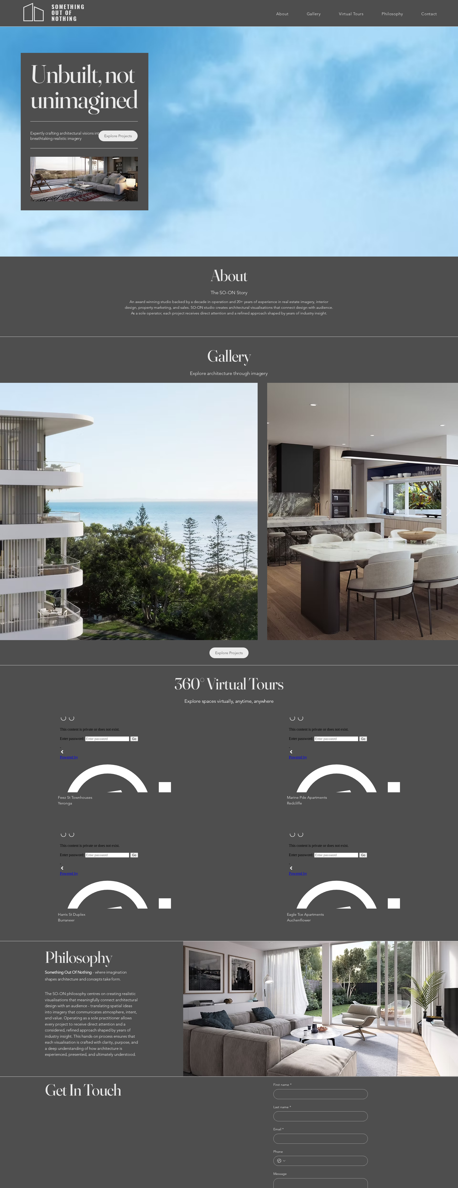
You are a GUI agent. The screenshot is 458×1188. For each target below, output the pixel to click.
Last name (282, 1107)
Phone (278, 1151)
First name (282, 1084)
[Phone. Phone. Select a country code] (281, 1161)
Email (278, 1129)
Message (280, 1174)
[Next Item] (448, 511)
